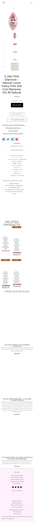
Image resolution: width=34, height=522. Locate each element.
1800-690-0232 (17, 512)
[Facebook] (13, 487)
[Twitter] (16, 487)
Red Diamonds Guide (17, 475)
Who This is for (17, 483)
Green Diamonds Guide (17, 479)
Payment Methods (17, 501)
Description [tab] (17, 143)
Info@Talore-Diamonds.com (17, 510)
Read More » (17, 353)
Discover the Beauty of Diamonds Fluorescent (17, 345)
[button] (13, 8)
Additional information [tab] (17, 146)
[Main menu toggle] (4, 3)
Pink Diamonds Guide (17, 477)
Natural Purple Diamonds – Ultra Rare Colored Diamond (17, 399)
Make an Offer (17, 114)
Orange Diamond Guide (17, 481)
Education (17, 472)
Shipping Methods (17, 503)
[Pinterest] (21, 487)
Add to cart (17, 105)
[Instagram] (18, 487)
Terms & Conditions (17, 490)
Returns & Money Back (17, 505)
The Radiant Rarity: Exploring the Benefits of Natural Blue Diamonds (17, 458)
